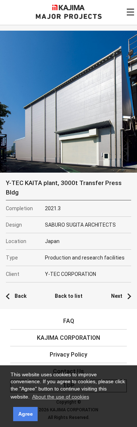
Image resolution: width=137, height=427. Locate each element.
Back (21, 296)
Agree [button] (25, 414)
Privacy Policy (68, 354)
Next (116, 296)
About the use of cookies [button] (60, 397)
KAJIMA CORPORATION (68, 7)
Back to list (69, 296)
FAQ (68, 321)
